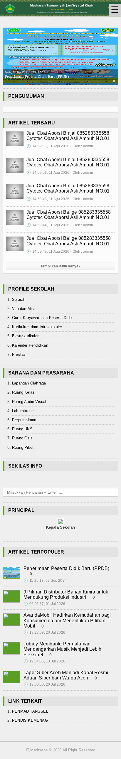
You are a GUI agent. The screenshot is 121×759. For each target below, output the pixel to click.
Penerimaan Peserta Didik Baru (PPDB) (37, 75)
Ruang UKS (22, 429)
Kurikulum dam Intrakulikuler (37, 327)
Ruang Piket (22, 447)
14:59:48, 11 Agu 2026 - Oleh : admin (59, 199)
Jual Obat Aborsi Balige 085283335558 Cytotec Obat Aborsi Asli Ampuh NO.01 (68, 215)
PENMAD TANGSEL (30, 711)
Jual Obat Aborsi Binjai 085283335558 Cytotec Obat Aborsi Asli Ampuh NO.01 (68, 136)
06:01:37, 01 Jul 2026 (44, 604)
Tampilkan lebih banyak (61, 266)
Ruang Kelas (23, 392)
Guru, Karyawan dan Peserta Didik (42, 318)
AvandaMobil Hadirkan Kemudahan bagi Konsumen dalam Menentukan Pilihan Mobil (67, 620)
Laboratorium (23, 411)
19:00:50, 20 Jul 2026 (44, 684)
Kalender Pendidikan (30, 345)
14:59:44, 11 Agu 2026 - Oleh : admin (59, 225)
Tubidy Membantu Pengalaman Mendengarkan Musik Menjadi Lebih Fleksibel (62, 649)
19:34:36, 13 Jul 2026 (44, 661)
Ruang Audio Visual (29, 401)
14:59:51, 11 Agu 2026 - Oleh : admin (59, 173)
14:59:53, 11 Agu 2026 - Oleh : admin (59, 146)
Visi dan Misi (23, 308)
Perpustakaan (24, 420)
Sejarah (18, 299)
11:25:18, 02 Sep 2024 (45, 580)
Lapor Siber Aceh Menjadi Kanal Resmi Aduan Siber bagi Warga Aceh (65, 675)
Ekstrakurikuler (25, 336)
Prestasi (19, 354)
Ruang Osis (22, 438)
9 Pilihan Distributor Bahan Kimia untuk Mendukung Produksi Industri (65, 594)
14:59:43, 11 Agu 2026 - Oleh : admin (59, 251)
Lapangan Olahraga (29, 383)
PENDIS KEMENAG (30, 720)
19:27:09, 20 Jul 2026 (44, 632)
